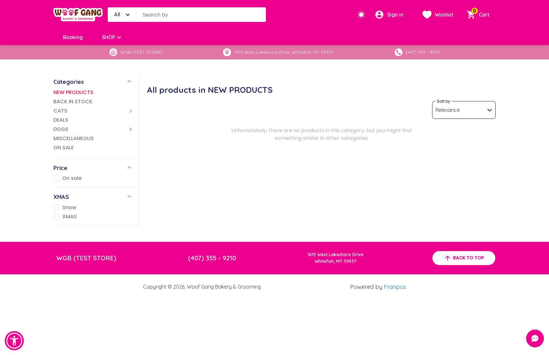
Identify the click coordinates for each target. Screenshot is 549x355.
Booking (73, 37)
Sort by (443, 101)
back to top (468, 258)
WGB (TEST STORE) (86, 258)
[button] (14, 341)
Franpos (395, 286)
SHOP (108, 37)
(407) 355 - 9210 (212, 258)
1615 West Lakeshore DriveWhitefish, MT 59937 (335, 258)
